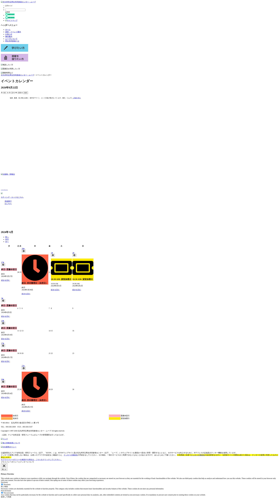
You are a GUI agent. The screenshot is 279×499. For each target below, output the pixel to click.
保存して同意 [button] (6, 497)
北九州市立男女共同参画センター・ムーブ (17, 75)
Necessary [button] (4, 482)
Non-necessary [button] (6, 491)
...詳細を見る (77, 98)
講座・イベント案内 (13, 32)
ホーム (7, 30)
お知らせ (8, 34)
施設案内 (8, 36)
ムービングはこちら (4, 189)
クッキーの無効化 (71, 455)
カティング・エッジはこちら (12, 197)
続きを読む (5, 280)
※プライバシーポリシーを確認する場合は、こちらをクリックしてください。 (31, 460)
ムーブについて (11, 39)
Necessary (7, 484)
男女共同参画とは (12, 41)
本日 (7, 239)
